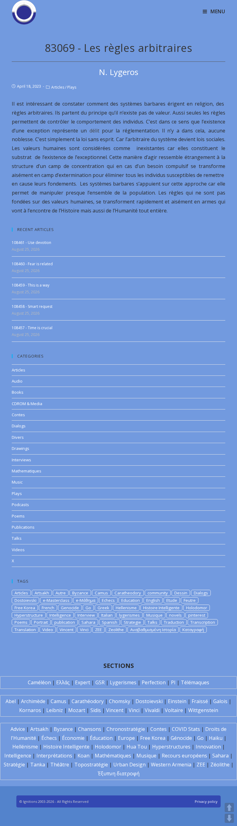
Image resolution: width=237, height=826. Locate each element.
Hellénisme (25, 746)
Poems (18, 516)
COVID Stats (186, 729)
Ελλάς (63, 682)
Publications (23, 527)
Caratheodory (127, 593)
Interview (86, 615)
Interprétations (54, 755)
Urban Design (129, 764)
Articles (57, 87)
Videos (18, 549)
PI (173, 682)
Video (47, 629)
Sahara (88, 622)
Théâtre (59, 764)
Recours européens (184, 755)
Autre (61, 593)
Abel (11, 701)
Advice (17, 729)
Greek (103, 607)
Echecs (108, 600)
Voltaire (174, 710)
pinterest (196, 615)
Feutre (190, 600)
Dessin (180, 593)
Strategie (132, 622)
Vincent (66, 629)
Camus (101, 593)
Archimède (33, 701)
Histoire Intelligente (161, 607)
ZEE (98, 629)
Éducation (101, 738)
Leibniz (54, 710)
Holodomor (196, 607)
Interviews (21, 460)
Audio (17, 381)
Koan (83, 755)
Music (17, 482)
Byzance (80, 593)
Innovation (208, 746)
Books (17, 392)
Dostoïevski (149, 701)
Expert (82, 682)
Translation (25, 629)
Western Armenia (171, 764)
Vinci (84, 629)
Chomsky (119, 701)
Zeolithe (116, 629)
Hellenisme (126, 607)
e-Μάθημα (85, 600)
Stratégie (14, 764)
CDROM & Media (27, 403)
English (153, 600)
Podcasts (20, 504)
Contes (18, 414)
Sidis (95, 710)
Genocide (70, 607)
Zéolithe (220, 764)
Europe (126, 738)
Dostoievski (25, 600)
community (158, 593)
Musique (154, 615)
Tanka (37, 764)
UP (229, 807)
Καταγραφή (193, 629)
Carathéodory (88, 701)
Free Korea (25, 607)
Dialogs (19, 426)
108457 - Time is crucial (32, 327)
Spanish (109, 622)
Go (88, 607)
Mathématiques (113, 755)
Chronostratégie (125, 729)
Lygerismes (123, 682)
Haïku (215, 738)
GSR (100, 682)
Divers (18, 437)
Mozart (76, 710)
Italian (107, 615)
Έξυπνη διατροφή (118, 773)
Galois (220, 701)
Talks (17, 538)
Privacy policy (206, 801)
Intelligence (60, 615)
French (48, 607)
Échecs (49, 738)
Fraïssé (200, 701)
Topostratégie (91, 764)
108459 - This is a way (30, 285)
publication (64, 622)
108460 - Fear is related (32, 263)
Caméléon (39, 682)
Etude (171, 600)
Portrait (41, 622)
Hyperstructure (29, 615)
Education (130, 600)
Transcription (202, 622)
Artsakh (42, 593)
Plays (71, 87)
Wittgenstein (203, 710)
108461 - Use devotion (31, 242)
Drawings (20, 448)
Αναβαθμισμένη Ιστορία (153, 629)
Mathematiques (26, 471)
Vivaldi (152, 710)
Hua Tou (137, 746)
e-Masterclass (56, 600)
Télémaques (195, 682)
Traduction (174, 622)
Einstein (177, 701)
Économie (73, 738)
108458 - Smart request (32, 306)
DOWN (229, 818)
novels (175, 615)
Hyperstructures (171, 746)
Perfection (154, 682)
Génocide (181, 738)
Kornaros (30, 710)
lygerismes (129, 615)
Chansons (89, 729)
